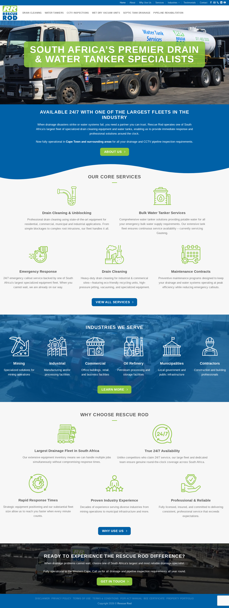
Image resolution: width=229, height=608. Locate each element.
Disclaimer (42, 598)
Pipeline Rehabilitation (168, 13)
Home (123, 2)
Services (159, 2)
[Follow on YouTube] (225, 3)
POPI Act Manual (131, 598)
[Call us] (218, 3)
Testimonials (190, 2)
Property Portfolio (180, 598)
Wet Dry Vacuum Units (106, 13)
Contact (203, 2)
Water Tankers (54, 13)
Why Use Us (145, 2)
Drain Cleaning (32, 13)
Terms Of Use (82, 598)
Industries (172, 2)
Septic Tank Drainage (136, 13)
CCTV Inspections (78, 13)
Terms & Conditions (106, 598)
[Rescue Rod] (10, 12)
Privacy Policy (61, 598)
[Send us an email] (214, 3)
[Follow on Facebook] (211, 3)
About (132, 2)
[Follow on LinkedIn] (221, 3)
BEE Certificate (154, 598)
